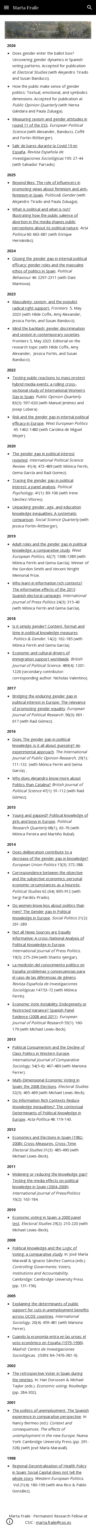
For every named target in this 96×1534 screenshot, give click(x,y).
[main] (48, 768)
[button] (6, 7)
